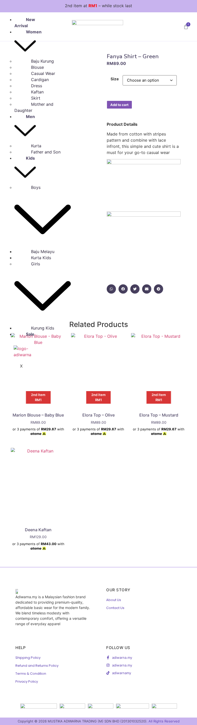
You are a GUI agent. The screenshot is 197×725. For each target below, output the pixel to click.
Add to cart (119, 105)
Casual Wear (43, 73)
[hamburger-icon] (37, 21)
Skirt (35, 98)
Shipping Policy (28, 657)
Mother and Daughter (33, 107)
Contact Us (115, 607)
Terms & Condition (30, 673)
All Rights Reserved (164, 721)
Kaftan (37, 91)
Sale (30, 334)
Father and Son (46, 151)
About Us (113, 599)
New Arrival (24, 22)
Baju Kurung (42, 61)
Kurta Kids (41, 257)
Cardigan (40, 79)
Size (115, 79)
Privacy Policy (26, 681)
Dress (36, 85)
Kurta (36, 145)
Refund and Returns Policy (36, 665)
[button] (111, 289)
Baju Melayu (42, 251)
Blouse (37, 67)
